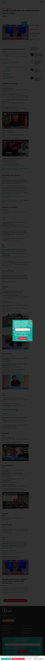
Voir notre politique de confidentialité (21, 335)
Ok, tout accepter (6, 658)
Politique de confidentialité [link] (38, 658)
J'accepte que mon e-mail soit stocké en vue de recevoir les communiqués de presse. (22, 334)
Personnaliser (29, 658)
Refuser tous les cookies (18, 658)
